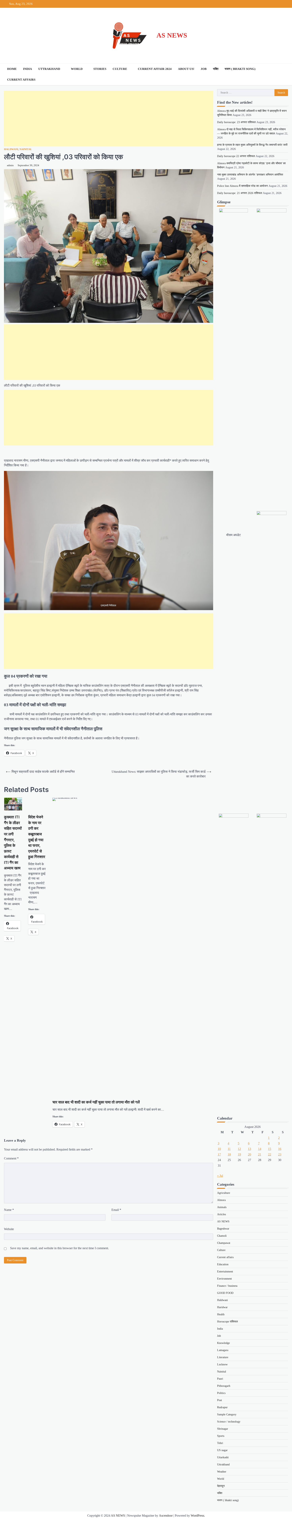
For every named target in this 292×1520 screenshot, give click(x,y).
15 (269, 1149)
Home (12, 68)
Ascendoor (166, 1515)
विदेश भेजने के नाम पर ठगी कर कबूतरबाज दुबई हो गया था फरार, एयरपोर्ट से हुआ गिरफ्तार (36, 837)
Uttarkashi (223, 1457)
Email (116, 1209)
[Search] (284, 74)
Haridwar (222, 1307)
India (27, 68)
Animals (221, 1207)
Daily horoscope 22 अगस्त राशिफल (236, 156)
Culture (120, 68)
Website (9, 1229)
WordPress (197, 1515)
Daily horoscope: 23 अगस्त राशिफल (236, 122)
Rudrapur (222, 1407)
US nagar (222, 1450)
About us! (186, 68)
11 (229, 1149)
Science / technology (228, 1421)
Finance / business (227, 1285)
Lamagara (222, 1350)
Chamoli (222, 1235)
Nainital (25, 149)
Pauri (220, 1378)
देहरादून (221, 1485)
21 (259, 1154)
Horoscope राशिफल (227, 1321)
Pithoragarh (223, 1385)
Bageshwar (223, 1228)
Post (219, 1400)
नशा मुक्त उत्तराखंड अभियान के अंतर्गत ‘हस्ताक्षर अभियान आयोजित (250, 174)
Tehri (220, 1443)
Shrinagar (222, 1428)
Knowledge (223, 1343)
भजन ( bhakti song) (240, 68)
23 (279, 1154)
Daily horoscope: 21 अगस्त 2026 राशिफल (239, 193)
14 (259, 1149)
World (77, 68)
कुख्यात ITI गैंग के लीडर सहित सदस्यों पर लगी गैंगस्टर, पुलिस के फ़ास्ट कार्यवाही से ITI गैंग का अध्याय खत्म (13, 842)
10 (219, 1149)
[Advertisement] (108, 118)
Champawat (223, 1242)
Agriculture (223, 1192)
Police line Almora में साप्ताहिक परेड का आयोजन (242, 185)
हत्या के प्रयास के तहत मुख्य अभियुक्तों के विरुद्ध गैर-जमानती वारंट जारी (252, 144)
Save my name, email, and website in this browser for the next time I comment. (59, 1248)
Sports (220, 1435)
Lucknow (222, 1364)
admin (10, 165)
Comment (11, 1158)
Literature (222, 1357)
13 (249, 1149)
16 (279, 1149)
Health (220, 1314)
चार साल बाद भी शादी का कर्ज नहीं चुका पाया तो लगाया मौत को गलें (96, 1102)
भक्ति (215, 68)
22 (269, 1154)
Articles (221, 1214)
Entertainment (225, 1271)
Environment (224, 1278)
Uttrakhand (49, 68)
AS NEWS (172, 35)
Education (222, 1264)
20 (249, 1154)
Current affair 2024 (155, 68)
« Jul (220, 1175)
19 (239, 1154)
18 (229, 1154)
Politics (221, 1393)
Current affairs (21, 79)
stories (99, 68)
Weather (221, 1471)
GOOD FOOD (225, 1292)
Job (204, 68)
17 (219, 1154)
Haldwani (11, 149)
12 (239, 1149)
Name (9, 1209)
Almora (221, 1200)
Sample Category (226, 1414)
